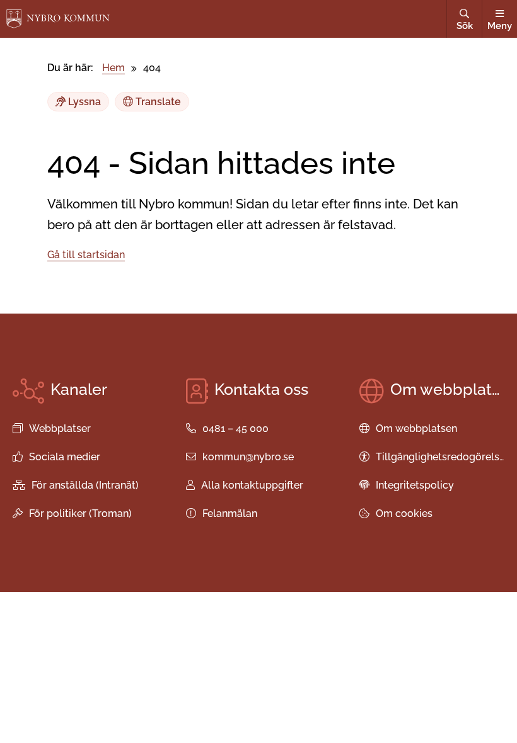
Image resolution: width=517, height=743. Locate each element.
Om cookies (404, 513)
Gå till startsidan (86, 255)
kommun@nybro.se (248, 457)
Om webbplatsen (416, 428)
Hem (113, 68)
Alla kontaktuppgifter (252, 485)
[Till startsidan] (58, 19)
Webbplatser (60, 428)
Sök (464, 25)
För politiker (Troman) (80, 513)
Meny (499, 25)
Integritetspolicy (415, 485)
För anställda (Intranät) (85, 485)
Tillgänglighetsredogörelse (440, 457)
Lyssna (83, 102)
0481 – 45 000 (235, 428)
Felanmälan (229, 513)
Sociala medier (64, 457)
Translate (157, 102)
